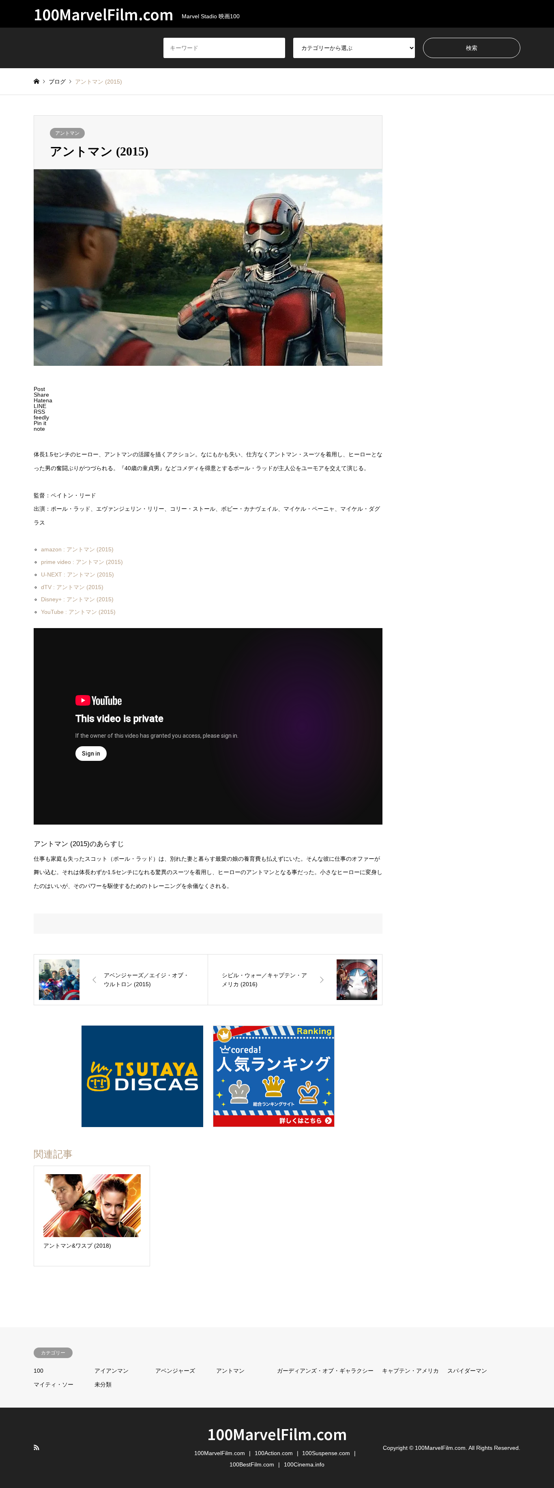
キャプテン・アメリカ (410, 1370)
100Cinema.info (304, 1464)
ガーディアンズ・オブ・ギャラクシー (325, 1370)
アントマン (67, 133)
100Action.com (274, 1453)
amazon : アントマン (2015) (77, 549)
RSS (36, 1447)
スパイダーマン (467, 1370)
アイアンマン (111, 1370)
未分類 (103, 1384)
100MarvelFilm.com (277, 1433)
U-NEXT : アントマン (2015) (77, 574)
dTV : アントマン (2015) (72, 587)
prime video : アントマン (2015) (82, 562)
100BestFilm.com (252, 1464)
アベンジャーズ (175, 1370)
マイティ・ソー (53, 1384)
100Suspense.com (326, 1453)
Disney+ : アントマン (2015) (77, 599)
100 (38, 1370)
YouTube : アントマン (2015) (78, 612)
